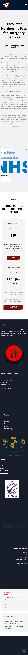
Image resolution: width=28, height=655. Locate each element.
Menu (26, 5)
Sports (6, 607)
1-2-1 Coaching (4, 471)
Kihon (6, 426)
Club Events (8, 600)
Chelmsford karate (9, 597)
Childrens (3, 466)
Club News (7, 602)
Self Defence (4, 473)
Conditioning (8, 429)
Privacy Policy (15, 649)
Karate (6, 605)
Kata (5, 424)
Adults (2, 468)
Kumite (6, 421)
